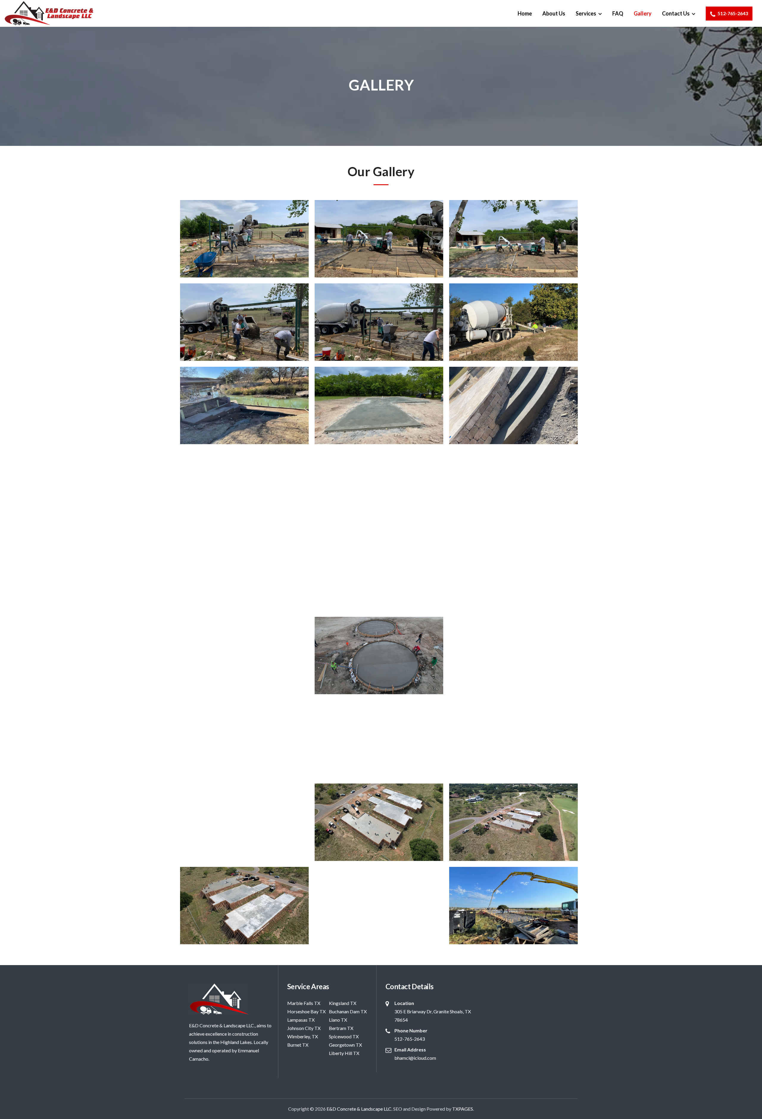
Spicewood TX (344, 1036)
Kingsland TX (342, 1003)
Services (586, 13)
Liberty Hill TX (344, 1053)
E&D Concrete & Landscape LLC (359, 1109)
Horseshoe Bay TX (306, 1011)
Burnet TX (297, 1045)
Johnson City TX (304, 1028)
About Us (553, 13)
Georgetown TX (345, 1045)
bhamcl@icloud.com (415, 1058)
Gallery (643, 13)
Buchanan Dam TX (348, 1011)
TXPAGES (462, 1109)
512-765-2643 (732, 13)
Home (525, 13)
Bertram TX (341, 1028)
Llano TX (338, 1020)
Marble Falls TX (303, 1003)
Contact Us (676, 13)
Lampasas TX (301, 1020)
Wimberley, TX (302, 1036)
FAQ (617, 13)
